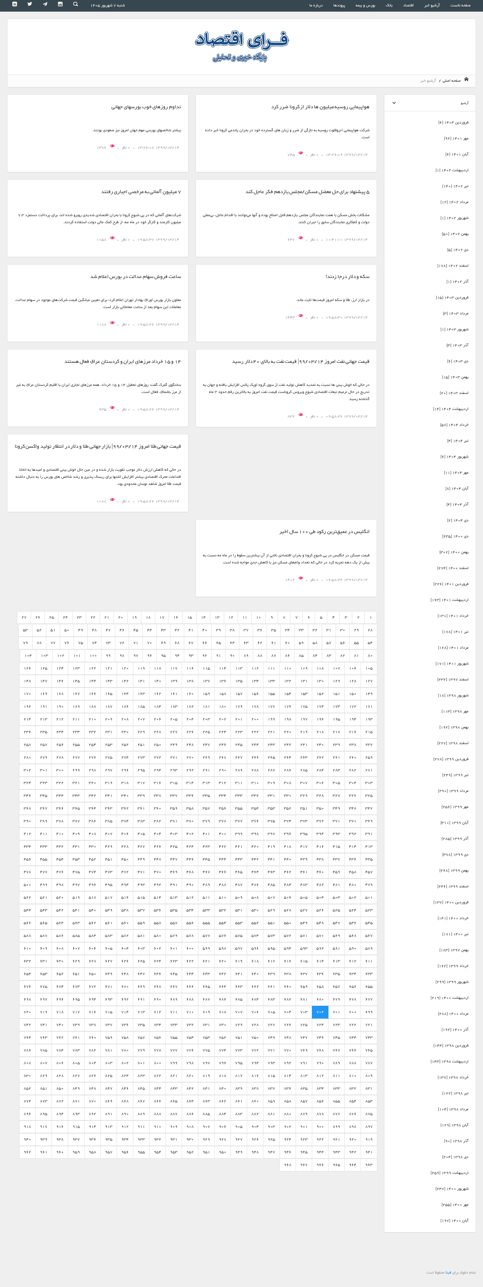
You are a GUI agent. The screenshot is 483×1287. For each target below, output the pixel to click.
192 (27, 706)
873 (43, 1101)
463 (271, 872)
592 (320, 948)
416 (320, 846)
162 (157, 693)
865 (174, 1101)
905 (239, 1126)
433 (43, 846)
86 (287, 655)
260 (352, 757)
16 (175, 617)
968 (287, 1165)
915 (76, 1126)
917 (43, 1126)
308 (287, 783)
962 (27, 1152)
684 (255, 999)
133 (271, 681)
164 (125, 693)
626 (125, 961)
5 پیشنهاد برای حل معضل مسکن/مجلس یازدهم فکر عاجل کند (307, 192)
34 (287, 630)
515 (141, 897)
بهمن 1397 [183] (454, 950)
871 (76, 1101)
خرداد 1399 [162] (453, 966)
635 (103, 409)
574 (255, 935)
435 (369, 859)
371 (336, 821)
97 (135, 655)
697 (43, 999)
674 (60, 986)
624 (157, 961)
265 (271, 757)
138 (190, 681)
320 (92, 783)
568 (352, 935)
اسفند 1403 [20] (454, 393)
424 (190, 846)
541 (76, 910)
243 (271, 744)
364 (92, 808)
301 (43, 770)
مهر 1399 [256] (455, 807)
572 (287, 935)
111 (271, 668)
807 (43, 1063)
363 (108, 808)
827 (76, 1075)
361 (141, 808)
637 (304, 974)
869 (108, 1101)
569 (336, 935)
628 (92, 961)
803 (108, 1063)
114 (222, 668)
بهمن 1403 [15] (455, 377)
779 (141, 1050)
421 (239, 846)
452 (92, 859)
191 (43, 706)
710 (190, 1012)
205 (174, 719)
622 (190, 961)
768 (320, 1050)
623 (174, 961)
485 (271, 884)
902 (287, 1126)
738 (92, 1024)
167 (76, 693)
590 (352, 948)
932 (157, 1139)
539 (108, 910)
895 (43, 1114)
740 (60, 1024)
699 (369, 1012)
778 (157, 1050)
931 (174, 1139)
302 (27, 770)
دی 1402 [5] (458, 250)
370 (352, 821)
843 (174, 1088)
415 (336, 846)
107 (336, 668)
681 (304, 999)
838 (255, 1088)
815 (271, 1075)
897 (369, 1126)
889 (141, 1114)
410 (60, 833)
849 (76, 1088)
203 (206, 719)
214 (27, 719)
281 (369, 770)
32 (315, 630)
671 (108, 986)
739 (76, 1024)
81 (356, 655)
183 (174, 706)
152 (320, 693)
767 (336, 1050)
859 (271, 1101)
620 (222, 961)
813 (304, 1075)
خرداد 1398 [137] (453, 1077)
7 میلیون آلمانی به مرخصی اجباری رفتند (141, 192)
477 (43, 872)
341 (108, 795)
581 (141, 935)
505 (304, 897)
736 (125, 1024)
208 (125, 719)
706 (255, 1012)
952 (190, 1152)
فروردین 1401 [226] (451, 584)
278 (60, 757)
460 (320, 872)
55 (356, 643)
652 (60, 974)
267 (239, 757)
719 (43, 1012)
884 (222, 1114)
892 (92, 1114)
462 (287, 872)
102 (60, 655)
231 (108, 732)
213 (43, 719)
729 (239, 1024)
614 (320, 961)
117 (174, 668)
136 (222, 681)
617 (271, 961)
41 (190, 630)
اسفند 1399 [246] (453, 886)
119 (141, 668)
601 (174, 948)
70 (149, 643)
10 (258, 617)
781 (108, 1050)
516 (125, 897)
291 (206, 770)
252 (125, 744)
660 (287, 986)
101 (77, 655)
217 (336, 732)
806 (60, 1063)
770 (287, 1050)
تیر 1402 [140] (455, 186)
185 (141, 706)
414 (352, 846)
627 (108, 961)
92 (204, 655)
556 (190, 923)
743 (369, 1037)
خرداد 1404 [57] (454, 425)
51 (53, 630)
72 (122, 643)
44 (149, 630)
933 (141, 1139)
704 (287, 1012)
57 (328, 643)
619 (239, 961)
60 (287, 643)
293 (174, 770)
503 (336, 897)
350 (320, 808)
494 (125, 884)
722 (352, 1024)
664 (222, 986)
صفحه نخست (460, 5)
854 (352, 1101)
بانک (389, 5)
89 (246, 655)
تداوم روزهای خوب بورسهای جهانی (146, 107)
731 (206, 1024)
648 (125, 974)
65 (218, 643)
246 (222, 744)
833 (336, 1088)
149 (369, 693)
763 (43, 1037)
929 (206, 1139)
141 (141, 681)
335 (206, 795)
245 (239, 744)
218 (320, 732)
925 (271, 1139)
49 (80, 630)
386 (92, 821)
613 (336, 961)
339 (141, 795)
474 (92, 872)
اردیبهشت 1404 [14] (451, 409)
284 (320, 770)
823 (141, 1075)
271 (174, 757)
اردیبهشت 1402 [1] (452, 170)
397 (271, 833)
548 (320, 923)
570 (320, 935)
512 (190, 897)
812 (320, 1075)
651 (76, 974)
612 (352, 961)
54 (370, 643)
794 (255, 1063)
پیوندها (339, 5)
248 (190, 744)
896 (27, 1114)
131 (304, 681)
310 (255, 783)
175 (304, 706)
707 (239, 1012)
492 (157, 884)
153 (304, 693)
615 (304, 961)
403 (174, 833)
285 (304, 770)
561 (108, 923)
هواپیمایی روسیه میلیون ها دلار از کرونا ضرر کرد (320, 107)
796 (222, 1063)
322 (60, 783)
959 (76, 1152)
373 (304, 821)
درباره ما (316, 5)
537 (141, 910)
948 (255, 1152)
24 (65, 617)
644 (190, 974)
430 (92, 846)
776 (190, 1050)
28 (370, 630)
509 (239, 897)
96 (149, 655)
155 (271, 693)
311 (239, 783)
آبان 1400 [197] (455, 1220)
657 (336, 986)
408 (92, 833)
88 (259, 655)
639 (271, 974)
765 (369, 1050)
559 (141, 923)
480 (352, 884)
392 (352, 833)
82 (342, 655)
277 (76, 757)
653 (43, 974)
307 (304, 783)
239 (336, 744)
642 (222, 974)
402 (190, 833)
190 (60, 706)
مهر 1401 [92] (456, 138)
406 (125, 833)
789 (336, 1063)
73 (108, 643)
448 (157, 859)
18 (148, 617)
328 (320, 795)
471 (141, 872)
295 (141, 770)
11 (244, 617)
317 (141, 783)
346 (27, 795)
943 (336, 1152)
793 (271, 1063)
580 (157, 935)
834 (320, 1088)
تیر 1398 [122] (455, 1093)
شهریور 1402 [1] (455, 218)
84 (315, 655)
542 (60, 910)
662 (255, 986)
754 (190, 1037)
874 (27, 1101)
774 (222, 1050)
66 (204, 643)
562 (92, 923)
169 (43, 693)
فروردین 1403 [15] (452, 297)
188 (92, 706)
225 (206, 732)
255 (76, 744)
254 (92, 744)
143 (108, 681)
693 (108, 999)
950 (222, 1152)
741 (43, 1024)
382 (157, 821)
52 (39, 630)
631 (43, 961)
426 (157, 846)
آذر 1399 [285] (455, 838)
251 (141, 744)
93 (190, 655)
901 (304, 1126)
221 (271, 732)
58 (315, 643)
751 (239, 1037)
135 (239, 681)
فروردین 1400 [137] (451, 902)
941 (369, 1152)
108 (320, 668)
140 (157, 681)
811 (336, 1075)
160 (190, 693)
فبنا (447, 1272)
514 (157, 897)
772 (255, 1050)
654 (27, 974)
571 (304, 935)
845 (141, 1088)
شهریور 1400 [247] (452, 1189)
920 (352, 1139)
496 (92, 884)
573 (271, 935)
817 (239, 1075)
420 (255, 846)
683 (271, 999)
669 (141, 986)
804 (92, 1063)
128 (352, 681)
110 (287, 668)
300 (60, 770)
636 (320, 974)
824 (125, 1075)
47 (108, 630)
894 (60, 1114)
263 (304, 757)
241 (304, 744)
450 (125, 859)
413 (369, 846)
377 (239, 821)
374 (287, 821)
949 (239, 1152)
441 (271, 859)
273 (141, 757)
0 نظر (314, 154)
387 (76, 821)
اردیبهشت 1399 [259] (450, 1173)
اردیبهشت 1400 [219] (450, 998)
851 (43, 1088)
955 (141, 1152)
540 (92, 910)
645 (174, 974)
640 (255, 974)
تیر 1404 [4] (458, 441)
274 (125, 757)
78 (39, 643)
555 (206, 923)
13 (217, 617)
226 (190, 732)
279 (43, 757)
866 (157, 1101)
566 (27, 923)
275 (108, 757)
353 (271, 808)
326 (352, 795)
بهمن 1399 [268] (454, 870)
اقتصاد (408, 5)
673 (76, 986)
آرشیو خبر (432, 5)
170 (27, 693)
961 (43, 1152)
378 (222, 821)
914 (92, 1126)
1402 (290, 580)
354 (255, 808)
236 (27, 732)
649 (108, 974)
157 (239, 693)
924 (287, 1139)
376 (255, 821)
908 (190, 1126)
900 (320, 1126)
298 (92, 770)
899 (336, 1126)
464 (255, 872)
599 (206, 948)
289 (239, 770)
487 (239, 884)
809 (369, 1075)
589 (369, 948)
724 (320, 1024)
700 (352, 1012)
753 (206, 1037)
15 (189, 617)
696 (60, 999)
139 (174, 681)
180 (222, 706)
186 (125, 706)
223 (239, 732)
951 (206, 1152)
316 (157, 783)
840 (222, 1088)
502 (352, 897)
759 (108, 1037)
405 (141, 833)
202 (222, 719)
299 (76, 770)
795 (239, 1063)
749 (271, 1037)
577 (206, 935)
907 (206, 1126)
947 (271, 1152)
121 (108, 668)
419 (271, 846)
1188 (102, 324)
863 (206, 1101)
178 (255, 706)
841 (206, 1088)
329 (304, 795)
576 (222, 935)
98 (122, 655)
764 (27, 1037)
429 (108, 846)
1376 (102, 147)
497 (76, 884)
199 (271, 719)
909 (174, 1126)
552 (255, 923)
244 (255, 744)
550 (287, 923)
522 (27, 897)
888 (157, 1114)
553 (239, 923)
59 (301, 643)
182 (190, 706)
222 (255, 732)
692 (125, 999)
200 (255, 719)
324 (27, 783)
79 (25, 643)
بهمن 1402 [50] (455, 234)
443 (239, 859)
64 (232, 643)
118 (157, 668)
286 (287, 770)
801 (141, 1063)
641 (239, 974)
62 (259, 643)
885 (206, 1114)
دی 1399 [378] (455, 854)
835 (304, 1088)
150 (352, 693)
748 (287, 1037)
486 (255, 884)
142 (125, 681)
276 (92, 757)
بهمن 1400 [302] (454, 552)
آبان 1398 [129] (455, 1125)
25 (51, 617)
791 (304, 1063)
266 (255, 757)
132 (287, 681)
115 (206, 668)
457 (369, 872)
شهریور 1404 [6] (455, 456)
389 (43, 821)
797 (206, 1063)
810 (352, 1075)
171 (369, 706)
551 (271, 923)
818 (222, 1075)
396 (287, 833)
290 (222, 770)
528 (287, 910)
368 (27, 808)
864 (190, 1101)
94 (177, 655)
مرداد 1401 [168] (453, 647)
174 (320, 706)
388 (60, 821)
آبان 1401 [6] (457, 154)
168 (60, 693)
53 (25, 630)
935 (108, 1139)
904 (255, 1126)
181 (206, 706)
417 (304, 846)
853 (369, 1101)
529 (271, 910)
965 (336, 1165)
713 (141, 1012)
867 (141, 1101)
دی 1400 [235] (455, 536)
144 (92, 681)
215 (369, 732)
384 (125, 821)
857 (304, 1101)
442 (255, 859)
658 (320, 986)
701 (336, 1012)
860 (255, 1101)
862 (222, 1101)
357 (206, 808)
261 (336, 757)
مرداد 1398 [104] (453, 1109)
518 (92, 897)
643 (206, 974)
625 (141, 961)
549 (304, 923)
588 (27, 935)
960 (60, 1152)
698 (27, 999)
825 (108, 1075)
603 (141, 948)
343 (76, 795)
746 (320, 1037)
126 (27, 668)
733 (174, 1024)
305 (336, 783)
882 (255, 1114)
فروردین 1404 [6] (453, 122)
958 (92, 1152)
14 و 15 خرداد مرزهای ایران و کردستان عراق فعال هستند (122, 361)
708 (222, 1012)
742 (27, 1024)
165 (108, 693)
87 (273, 655)
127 (369, 681)
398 (255, 833)
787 (369, 1063)
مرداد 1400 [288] (453, 1014)
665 (206, 986)
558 (157, 923)
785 (43, 1050)
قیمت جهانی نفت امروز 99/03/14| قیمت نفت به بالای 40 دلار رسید (300, 361)
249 (174, 744)
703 (304, 1012)
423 (206, 846)
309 (271, 783)
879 (304, 1114)
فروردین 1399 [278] (451, 759)
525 (336, 910)
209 (108, 719)
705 (271, 1012)
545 (369, 923)
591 (336, 948)
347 (369, 808)
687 (206, 999)
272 (157, 757)
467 (206, 872)
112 (255, 668)
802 (125, 1063)
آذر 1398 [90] (456, 1141)
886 (190, 1114)
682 (287, 999)
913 (108, 1126)
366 (60, 808)
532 (222, 910)
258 (27, 744)
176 (287, 706)
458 (352, 872)
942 (352, 1152)
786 (27, 1050)
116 (190, 668)
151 (336, 693)
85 (301, 655)
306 (320, 783)
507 (271, 897)
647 (291, 239)
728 (255, 1024)
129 (336, 681)
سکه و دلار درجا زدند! (347, 277)
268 (222, 757)
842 (190, 1088)
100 (93, 655)
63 (246, 643)
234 (60, 732)
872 (60, 1101)
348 (352, 808)
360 (157, 808)
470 (157, 872)
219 (304, 732)
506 (287, 897)
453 (76, 859)
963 (369, 1165)
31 (328, 630)
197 (304, 719)
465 (239, 872)
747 (304, 1037)
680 (320, 999)
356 (222, 808)
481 (336, 884)
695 (76, 999)
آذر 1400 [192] (455, 1029)
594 (287, 948)
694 (92, 999)
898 (352, 1126)
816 (255, 1075)
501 (369, 897)
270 (190, 757)
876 (352, 1114)
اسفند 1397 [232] (453, 679)
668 (157, 986)
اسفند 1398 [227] (453, 743)
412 (27, 833)
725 (304, 1024)
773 (239, 1050)
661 (271, 986)
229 (141, 732)
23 (79, 617)
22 (93, 617)
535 (174, 910)
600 (190, 948)
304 (352, 783)
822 (157, 1075)
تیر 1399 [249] (455, 775)
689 (174, 999)
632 (27, 961)
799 (174, 1063)
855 (336, 1101)
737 (108, 1024)
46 (122, 630)
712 (157, 1012)
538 (125, 910)
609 (43, 948)
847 (108, 1088)
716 (92, 1012)
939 (43, 1139)
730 (222, 1024)
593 (304, 948)
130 (320, 681)
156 (255, 693)
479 (369, 884)
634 (352, 974)
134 (255, 681)
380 (190, 821)
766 (352, 1050)
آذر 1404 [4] (458, 504)
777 (174, 1050)
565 (43, 923)
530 (255, 910)
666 (190, 986)
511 (206, 897)
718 (60, 1012)
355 (239, 808)
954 (157, 1152)
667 (174, 986)
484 (287, 884)
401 (206, 833)
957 (108, 1152)
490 (190, 884)
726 (287, 1024)
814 (287, 1075)
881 (271, 1114)
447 (174, 859)
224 (222, 732)
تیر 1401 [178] (455, 632)
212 (60, 719)
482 (320, 884)
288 (255, 770)
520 (60, 897)
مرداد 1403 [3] (456, 313)
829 (43, 1075)
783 (76, 1050)
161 (174, 693)
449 (141, 859)
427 (141, 846)
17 (161, 617)
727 (271, 1024)
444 (222, 859)
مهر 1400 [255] (455, 1204)
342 (92, 795)
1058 (102, 239)
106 (352, 668)
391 (369, 833)
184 (157, 706)
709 (206, 1012)
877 (336, 1114)
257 (43, 744)
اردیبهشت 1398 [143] (450, 1061)
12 (230, 617)
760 (92, 1037)
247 (206, 744)
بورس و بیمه (365, 5)
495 (108, 884)
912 (125, 1126)
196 (320, 719)
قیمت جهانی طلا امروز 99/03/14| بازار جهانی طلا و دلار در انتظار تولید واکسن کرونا (98, 446)
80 (370, 655)
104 (28, 655)
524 (352, 910)
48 (94, 630)
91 (218, 655)
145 (76, 681)
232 (92, 732)
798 (190, 1063)
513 (174, 897)
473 (108, 872)
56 (342, 643)
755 (174, 1037)
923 (304, 1139)
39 (218, 630)
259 (369, 757)
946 (287, 1152)
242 (287, 744)
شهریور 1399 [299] (452, 982)
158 (222, 693)
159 (206, 693)
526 (320, 910)
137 (206, 681)
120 (125, 668)
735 (141, 1024)
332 (255, 795)
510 (222, 897)
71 (135, 643)
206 (157, 719)
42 (177, 630)
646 (157, 974)
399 (239, 833)
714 (125, 1012)
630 (60, 961)
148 (27, 681)
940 (27, 1139)
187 (108, 706)
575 (239, 935)
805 (76, 1063)
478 (27, 872)
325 (369, 795)
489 (206, 884)
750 (255, 1037)
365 (76, 808)
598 (222, 948)
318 (125, 783)
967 (304, 1165)
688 (190, 999)
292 (190, 770)
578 (190, 935)
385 (108, 821)
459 (336, 872)
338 (157, 795)
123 (76, 668)
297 (108, 770)
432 (60, 846)
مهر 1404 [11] (456, 472)
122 (92, 668)
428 (125, 846)
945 (304, 1152)
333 (239, 795)
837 (271, 1088)
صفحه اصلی (452, 81)
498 (60, 884)
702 (320, 1012)
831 (369, 1088)
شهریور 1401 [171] (452, 663)
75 (80, 643)
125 (43, 668)
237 (369, 744)
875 (369, 1114)
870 (92, 1101)
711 (174, 1012)
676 (27, 986)
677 (369, 999)
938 (60, 1139)
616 (287, 961)
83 (328, 655)
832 (291, 416)
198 (287, 719)
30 (342, 630)
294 (157, 770)
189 (76, 706)
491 (174, 884)
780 (125, 1050)
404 (157, 833)
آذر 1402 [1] (458, 281)
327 (336, 795)
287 (271, 770)
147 (43, 681)
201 (239, 719)
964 (352, 1165)
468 (190, 872)
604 (125, 948)
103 (44, 655)
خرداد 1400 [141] (453, 918)
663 (239, 986)
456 (27, 859)
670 (125, 986)
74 (94, 643)
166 (92, 693)
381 (174, 821)
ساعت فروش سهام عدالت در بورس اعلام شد (135, 277)
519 (76, 897)
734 (157, 1024)
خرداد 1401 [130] (453, 616)
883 (239, 1114)
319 (108, 783)
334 (222, 795)
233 (76, 732)
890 (125, 1114)
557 (174, 923)
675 (43, 986)
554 (222, 923)
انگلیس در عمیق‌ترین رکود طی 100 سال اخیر (324, 532)
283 (336, 770)
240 (320, 744)
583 (108, 935)
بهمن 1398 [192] (454, 727)
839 (239, 1088)
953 (174, 1152)
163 (141, 693)
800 (157, 1063)
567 (369, 935)
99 (108, 655)
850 (60, 1088)
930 (190, 1139)
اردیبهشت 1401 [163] (450, 600)
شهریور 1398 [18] (453, 695)
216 (352, 732)
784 (60, 1050)
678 (352, 999)
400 (222, 833)
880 (287, 1114)
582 (125, 935)
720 (27, 1012)
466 (222, 872)
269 (206, 757)
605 (108, 948)
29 (356, 630)
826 (92, 1075)
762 (60, 1037)
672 (92, 986)
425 (174, 846)
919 (369, 1139)
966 (320, 1165)
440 (287, 859)
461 (304, 872)
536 (157, 910)
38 (232, 630)
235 (43, 732)
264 (287, 757)
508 (255, 897)
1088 (102, 501)
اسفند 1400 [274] (453, 568)
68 (177, 643)
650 (92, 974)
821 (174, 1075)
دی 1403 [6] (458, 361)
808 (27, 1063)
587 (43, 935)
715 (108, 1012)
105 (369, 668)
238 (352, 744)
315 (174, 783)
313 (206, 783)
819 (206, 1075)
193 (369, 719)
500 (27, 884)
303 (369, 783)
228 (157, 732)
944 (320, 1152)
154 (287, 693)
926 (255, 1139)
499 (43, 884)
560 (125, 923)
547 (336, 923)
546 (352, 923)
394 (320, 833)
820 (190, 1075)
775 (206, 1050)
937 (76, 1139)
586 (60, 935)
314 (190, 783)
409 (76, 833)
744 (352, 1037)
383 (141, 821)
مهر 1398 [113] (455, 711)
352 (287, 808)
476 (60, 872)
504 (320, 897)
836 (287, 1088)
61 (273, 643)
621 (206, 961)
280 (27, 757)
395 (304, 833)
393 (336, 833)
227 (174, 732)
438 (320, 859)
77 (53, 643)
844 (157, 1088)
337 (174, 795)
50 (66, 630)
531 (239, 910)
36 (259, 630)
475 (76, 872)
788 (352, 1063)
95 (163, 655)
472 (125, 872)
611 (369, 961)
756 (157, 1037)
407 (108, 833)
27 (24, 617)
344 (60, 795)
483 (304, 884)
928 (222, 1139)
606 (92, 948)
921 (336, 1139)
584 (92, 935)
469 (174, 872)
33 (301, 630)
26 (37, 617)
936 (92, 1139)
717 (76, 1012)
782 (92, 1050)
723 (336, 1024)
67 (190, 643)
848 (92, 1088)
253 (108, 744)
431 (76, 846)
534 (190, 910)
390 (27, 821)
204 (190, 719)
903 (271, 1126)
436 (352, 859)
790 (320, 1063)
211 (76, 719)
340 (125, 795)
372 (320, 821)
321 (76, 783)
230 (125, 732)
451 (108, 859)
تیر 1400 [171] (455, 934)
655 (369, 986)
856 (320, 1101)
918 (27, 1126)
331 (271, 795)
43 (163, 630)
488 (222, 884)
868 (125, 1101)
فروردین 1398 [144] (451, 1045)
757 (141, 1037)
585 (76, 935)
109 (304, 668)
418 (287, 846)
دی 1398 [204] (455, 1157)
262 (320, 757)
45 (135, 630)
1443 (290, 317)
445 (206, 859)
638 (287, 974)
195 (336, 719)
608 (60, 948)
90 (232, 655)
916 (60, 1126)
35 (273, 630)
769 (304, 1050)
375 (271, 821)
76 (66, 643)
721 (369, 1024)
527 (304, 910)
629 (76, 961)
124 (60, 668)
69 (163, 643)
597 (239, 948)
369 (369, 821)
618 (255, 961)
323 (43, 783)
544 (27, 910)
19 (134, 617)
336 (190, 795)
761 (76, 1037)
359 (174, 808)
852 (27, 1088)
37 (246, 630)
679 (336, 999)
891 (108, 1114)
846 (125, 1088)
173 (336, 706)
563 (76, 923)
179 (239, 706)
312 (222, 783)
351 (304, 808)
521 (43, 897)
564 (60, 923)
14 (203, 617)
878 (320, 1114)
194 (352, 719)
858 (287, 1101)
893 (76, 1114)
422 (222, 846)
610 (27, 948)
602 (157, 948)
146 (60, 681)
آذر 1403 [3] (458, 345)
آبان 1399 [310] (455, 823)
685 (239, 999)
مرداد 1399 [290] (453, 791)
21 (106, 617)
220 (287, 732)
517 (108, 897)
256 (60, 744)
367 (43, 808)
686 (222, 999)
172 (352, 706)
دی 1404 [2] (458, 520)
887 (174, 1114)
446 (190, 859)
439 (304, 859)
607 (76, 948)
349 (336, 808)
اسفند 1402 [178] (453, 265)
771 (271, 1050)
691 (141, 999)
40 (204, 630)
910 (157, 1126)
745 (291, 154)
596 (255, 948)
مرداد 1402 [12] (455, 202)
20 (120, 617)
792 (287, 1063)
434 (27, 846)
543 (43, 910)
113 (239, 668)
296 (125, 770)
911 (141, 1126)
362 (125, 808)
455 (43, 859)
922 (320, 1139)
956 (125, 1152)
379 (206, 821)
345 (43, 795)
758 (125, 1037)
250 (157, 744)
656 (352, 986)
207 (141, 719)
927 (239, 1139)
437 (336, 859)
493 (141, 884)
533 (206, 910)
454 (60, 859)
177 (271, 706)
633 (369, 974)
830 (27, 1075)
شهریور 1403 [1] (455, 329)
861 (239, 1101)
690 (157, 999)
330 (287, 795)
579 (174, 935)
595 (271, 948)
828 (60, 1075)
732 (190, 1024)
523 (369, 910)
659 (304, 986)
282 (352, 770)
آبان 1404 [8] (457, 488)
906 (222, 1126)
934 (125, 1139)
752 (222, 1037)
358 (190, 808)
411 (43, 833)
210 (92, 719)
